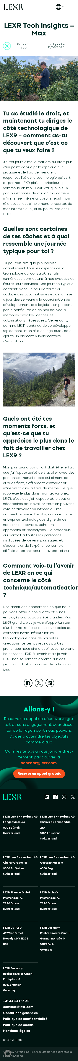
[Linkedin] (50, 683)
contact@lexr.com (39, 763)
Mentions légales (16, 1031)
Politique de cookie (18, 1025)
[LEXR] (13, 7)
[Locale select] (60, 7)
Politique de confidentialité (25, 1019)
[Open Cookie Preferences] (7, 1053)
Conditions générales (20, 1013)
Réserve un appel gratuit (39, 773)
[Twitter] (39, 683)
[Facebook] (28, 683)
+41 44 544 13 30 (16, 1001)
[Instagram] (64, 797)
